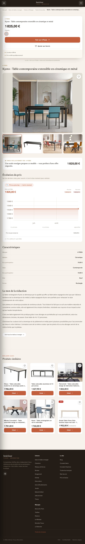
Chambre (38, 463)
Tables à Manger (29, 10)
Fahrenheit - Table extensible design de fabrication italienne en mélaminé (69, 386)
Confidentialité (66, 540)
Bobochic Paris (39, 509)
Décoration (38, 481)
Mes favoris (63, 474)
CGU (59, 540)
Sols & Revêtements (41, 485)
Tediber (37, 512)
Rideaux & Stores (40, 467)
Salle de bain (38, 496)
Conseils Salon (64, 463)
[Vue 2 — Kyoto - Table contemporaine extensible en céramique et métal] (32, 143)
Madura (37, 516)
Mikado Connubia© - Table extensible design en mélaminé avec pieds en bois (14, 422)
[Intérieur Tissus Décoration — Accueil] (42, 3)
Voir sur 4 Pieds (41, 40)
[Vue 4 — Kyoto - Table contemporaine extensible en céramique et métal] (73, 143)
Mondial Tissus (39, 523)
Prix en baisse (64, 478)
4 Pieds (4, 65)
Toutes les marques (66, 470)
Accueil (4, 10)
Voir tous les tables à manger (13, 334)
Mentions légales (77, 540)
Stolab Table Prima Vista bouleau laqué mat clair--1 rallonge (68, 422)
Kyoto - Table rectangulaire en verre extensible (42, 421)
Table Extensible (40, 10)
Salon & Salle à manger (15, 10)
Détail (14, 393)
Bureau (37, 470)
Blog (61, 460)
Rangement (38, 474)
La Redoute (38, 527)
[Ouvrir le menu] (4, 3)
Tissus (37, 499)
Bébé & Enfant (39, 492)
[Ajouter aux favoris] (79, 76)
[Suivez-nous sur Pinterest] (5, 473)
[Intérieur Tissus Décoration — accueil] (17, 457)
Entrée (37, 478)
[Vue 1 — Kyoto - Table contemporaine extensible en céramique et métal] (12, 143)
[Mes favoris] (81, 3)
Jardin (37, 488)
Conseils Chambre (65, 467)
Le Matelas (38, 519)
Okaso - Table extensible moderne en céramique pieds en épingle (15, 386)
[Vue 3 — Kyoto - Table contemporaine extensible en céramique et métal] (52, 143)
